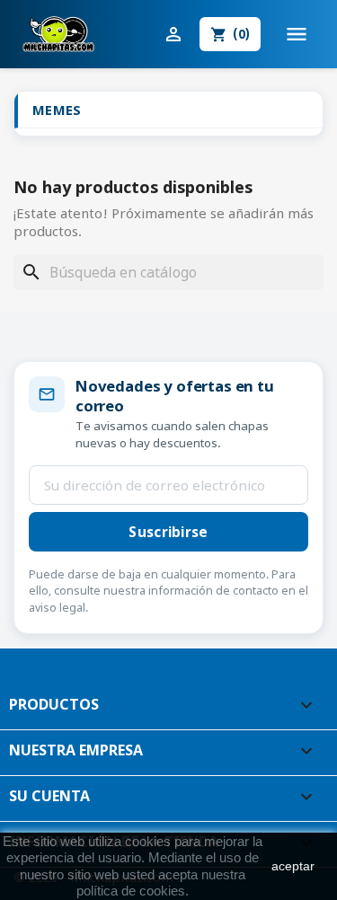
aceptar (293, 866)
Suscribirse (168, 532)
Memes (56, 110)
